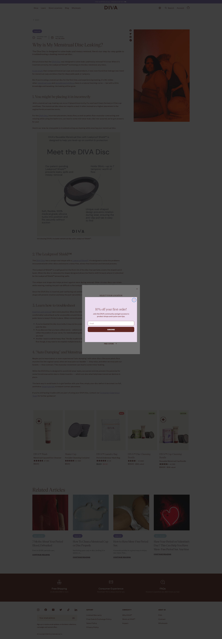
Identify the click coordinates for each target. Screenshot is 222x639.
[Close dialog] (134, 300)
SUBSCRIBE (111, 329)
